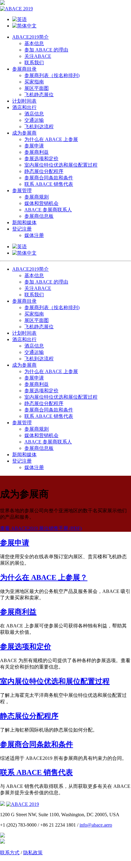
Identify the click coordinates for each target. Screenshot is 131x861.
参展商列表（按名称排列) (52, 75)
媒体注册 (34, 235)
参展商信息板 (39, 216)
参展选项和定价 (41, 158)
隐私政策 (33, 852)
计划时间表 (24, 101)
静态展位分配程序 (43, 171)
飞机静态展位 (39, 94)
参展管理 (22, 190)
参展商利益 (36, 152)
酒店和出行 (24, 107)
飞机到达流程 (39, 126)
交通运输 (34, 120)
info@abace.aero (96, 824)
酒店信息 (34, 113)
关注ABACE (37, 56)
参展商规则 (36, 196)
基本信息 (34, 43)
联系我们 (34, 62)
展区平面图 (36, 88)
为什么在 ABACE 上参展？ (43, 577)
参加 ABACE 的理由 (46, 49)
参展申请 (34, 145)
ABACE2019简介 (30, 37)
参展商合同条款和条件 (48, 177)
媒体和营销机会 (41, 203)
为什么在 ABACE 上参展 (51, 139)
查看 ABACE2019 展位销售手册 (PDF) (41, 528)
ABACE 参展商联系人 (48, 209)
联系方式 (9, 852)
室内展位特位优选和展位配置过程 (60, 165)
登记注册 (22, 228)
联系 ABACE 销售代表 (48, 184)
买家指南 (34, 81)
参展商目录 (24, 69)
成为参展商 (24, 133)
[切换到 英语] (71, 19)
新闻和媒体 (24, 222)
